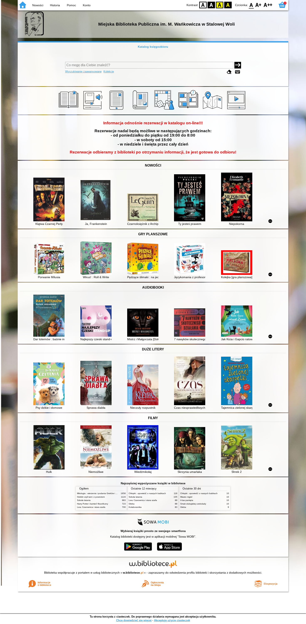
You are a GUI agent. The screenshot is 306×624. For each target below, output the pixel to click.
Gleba (131, 504)
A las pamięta (186, 500)
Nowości (37, 5)
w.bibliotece (133, 572)
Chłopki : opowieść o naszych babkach (147, 493)
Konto (87, 5)
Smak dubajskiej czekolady (193, 504)
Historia (55, 5)
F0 (251, 4)
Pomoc (71, 5)
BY (228, 4)
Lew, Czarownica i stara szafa (91, 507)
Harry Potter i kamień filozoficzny (92, 504)
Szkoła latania (84, 500)
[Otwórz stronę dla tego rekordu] (50, 200)
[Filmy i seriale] (237, 109)
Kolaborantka (135, 507)
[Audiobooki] (93, 109)
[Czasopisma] (141, 109)
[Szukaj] (237, 65)
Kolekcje (108, 71)
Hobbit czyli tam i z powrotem (91, 497)
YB (219, 4)
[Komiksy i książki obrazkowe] (189, 109)
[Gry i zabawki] (165, 109)
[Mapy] (213, 109)
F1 (258, 4)
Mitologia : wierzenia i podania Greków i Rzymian (100, 493)
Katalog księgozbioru (153, 46)
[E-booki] (117, 109)
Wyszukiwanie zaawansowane (83, 71)
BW (211, 4)
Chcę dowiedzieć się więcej (134, 620)
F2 (268, 4)
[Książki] (69, 109)
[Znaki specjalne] (237, 72)
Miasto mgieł (186, 497)
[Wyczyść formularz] (229, 72)
